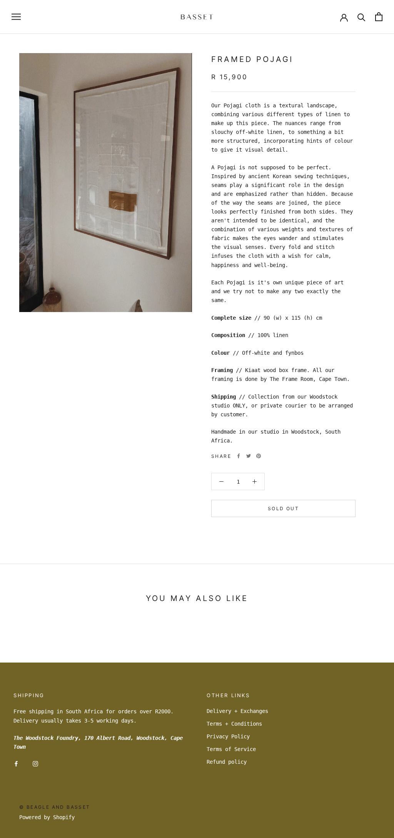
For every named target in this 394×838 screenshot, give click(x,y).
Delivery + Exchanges (237, 711)
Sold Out (283, 508)
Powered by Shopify (47, 817)
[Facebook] (238, 456)
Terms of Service (231, 749)
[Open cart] (378, 16)
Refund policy (227, 762)
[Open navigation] (16, 16)
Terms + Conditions (234, 724)
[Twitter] (248, 456)
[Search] (361, 17)
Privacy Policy (228, 736)
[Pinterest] (258, 456)
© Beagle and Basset (54, 807)
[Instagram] (35, 763)
